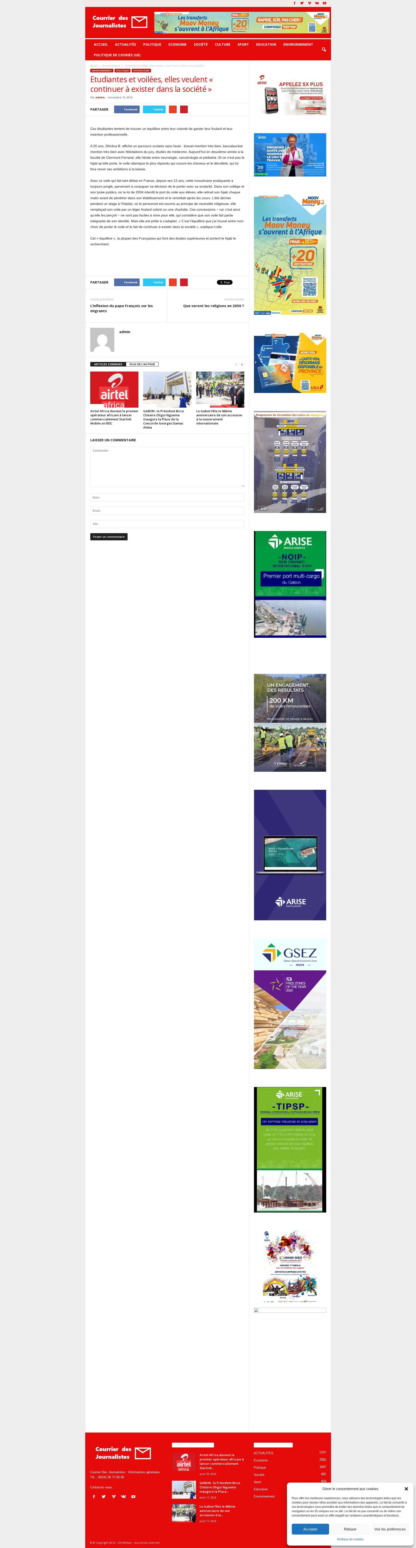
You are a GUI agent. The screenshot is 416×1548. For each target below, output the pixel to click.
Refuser (350, 1529)
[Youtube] (324, 3)
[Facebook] (295, 3)
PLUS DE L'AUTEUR (142, 364)
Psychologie (141, 70)
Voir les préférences (390, 1529)
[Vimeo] (309, 3)
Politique (152, 44)
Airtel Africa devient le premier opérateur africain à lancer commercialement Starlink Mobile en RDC (114, 417)
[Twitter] (302, 3)
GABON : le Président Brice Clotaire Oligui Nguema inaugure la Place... (220, 1487)
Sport (243, 44)
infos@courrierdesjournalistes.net (137, 1487)
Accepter (310, 1529)
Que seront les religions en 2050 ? (213, 305)
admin (100, 97)
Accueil (101, 44)
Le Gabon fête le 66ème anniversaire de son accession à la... (217, 1510)
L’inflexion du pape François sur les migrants (121, 308)
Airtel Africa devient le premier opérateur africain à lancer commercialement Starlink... (222, 1461)
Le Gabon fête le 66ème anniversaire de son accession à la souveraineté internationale (219, 417)
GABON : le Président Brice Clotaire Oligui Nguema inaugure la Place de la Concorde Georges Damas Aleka (163, 419)
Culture (222, 44)
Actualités (125, 44)
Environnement (298, 44)
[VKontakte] (317, 3)
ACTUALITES (263, 1453)
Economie (178, 44)
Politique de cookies (350, 1539)
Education (266, 44)
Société (201, 44)
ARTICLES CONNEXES (108, 364)
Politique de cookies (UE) (117, 55)
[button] (406, 1488)
